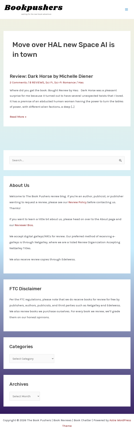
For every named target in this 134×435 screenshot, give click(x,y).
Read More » (18, 117)
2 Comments (18, 82)
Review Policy (77, 202)
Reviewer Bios (24, 225)
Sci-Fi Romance (65, 82)
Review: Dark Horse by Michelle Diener (51, 76)
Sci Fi (49, 82)
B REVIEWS (36, 82)
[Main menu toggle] (127, 9)
